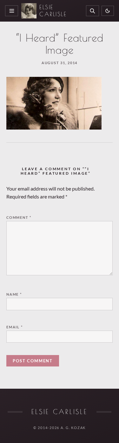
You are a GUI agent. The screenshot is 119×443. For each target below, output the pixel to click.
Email (14, 327)
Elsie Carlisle (53, 10)
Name (14, 294)
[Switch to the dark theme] (108, 11)
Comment (18, 217)
